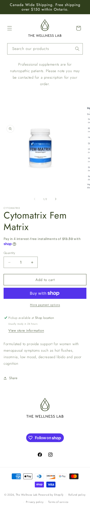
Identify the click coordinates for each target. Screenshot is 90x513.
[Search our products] (77, 48)
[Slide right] (55, 199)
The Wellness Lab (26, 495)
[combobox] (45, 48)
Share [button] (13, 378)
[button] (9, 28)
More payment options (45, 305)
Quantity (9, 253)
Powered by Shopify (51, 495)
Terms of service (58, 502)
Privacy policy (34, 502)
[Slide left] (34, 199)
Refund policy (77, 495)
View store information (26, 330)
